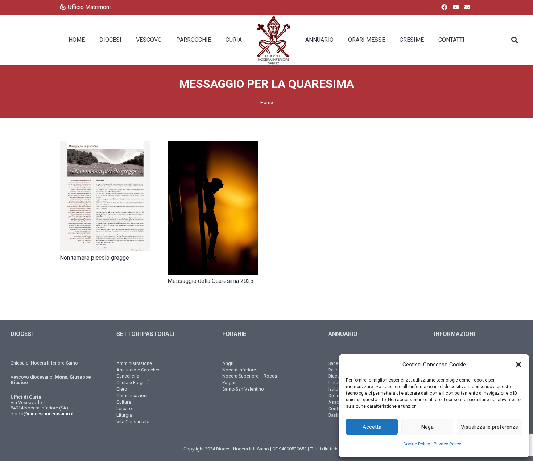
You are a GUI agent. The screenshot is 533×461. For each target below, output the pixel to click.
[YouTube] (456, 7)
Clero (121, 389)
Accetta (372, 427)
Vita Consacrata (132, 421)
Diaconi (336, 376)
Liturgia (124, 415)
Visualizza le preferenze (489, 427)
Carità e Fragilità (133, 382)
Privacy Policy (447, 443)
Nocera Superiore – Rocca (249, 376)
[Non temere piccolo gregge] (105, 196)
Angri (228, 363)
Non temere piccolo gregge (94, 257)
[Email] (467, 7)
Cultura (123, 402)
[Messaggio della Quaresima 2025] (213, 208)
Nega (427, 427)
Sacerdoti (338, 363)
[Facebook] (444, 7)
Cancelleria (127, 376)
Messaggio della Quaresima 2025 (210, 280)
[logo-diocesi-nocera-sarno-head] (273, 40)
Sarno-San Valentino (243, 389)
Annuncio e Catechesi (139, 369)
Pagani (229, 382)
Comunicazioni (132, 395)
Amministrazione (134, 363)
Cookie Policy (416, 443)
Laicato (124, 408)
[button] (518, 364)
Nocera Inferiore (239, 369)
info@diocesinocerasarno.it (44, 413)
